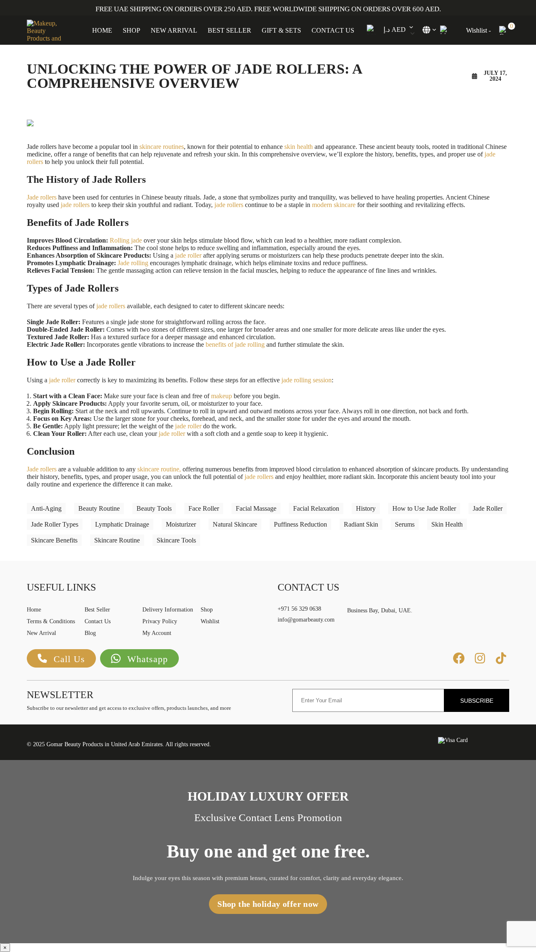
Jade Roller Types (54, 524)
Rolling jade (126, 240)
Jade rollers (42, 197)
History (366, 508)
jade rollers (75, 204)
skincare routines (161, 146)
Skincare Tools (176, 540)
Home (102, 30)
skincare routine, (159, 469)
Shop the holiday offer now (267, 903)
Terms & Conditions (51, 621)
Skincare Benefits (54, 540)
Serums (405, 524)
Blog (90, 633)
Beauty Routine (99, 508)
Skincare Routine (117, 540)
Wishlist (210, 621)
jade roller (188, 255)
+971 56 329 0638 (299, 609)
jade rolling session (306, 380)
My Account (156, 633)
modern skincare (334, 204)
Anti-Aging (46, 508)
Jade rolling (133, 262)
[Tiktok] (500, 658)
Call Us (69, 659)
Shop (131, 30)
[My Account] (443, 30)
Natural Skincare (235, 524)
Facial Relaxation (316, 508)
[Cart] (504, 30)
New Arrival (174, 30)
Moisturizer (181, 524)
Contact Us (333, 30)
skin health (298, 146)
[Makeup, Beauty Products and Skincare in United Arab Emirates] (45, 30)
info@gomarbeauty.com (306, 620)
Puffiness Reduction (300, 524)
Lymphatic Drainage (122, 524)
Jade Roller (487, 508)
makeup (221, 395)
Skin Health (447, 524)
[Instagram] (480, 658)
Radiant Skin (361, 524)
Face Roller (203, 508)
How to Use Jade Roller (424, 508)
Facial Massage (256, 508)
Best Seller (229, 30)
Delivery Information (167, 610)
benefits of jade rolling (235, 344)
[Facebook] (459, 658)
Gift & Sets (281, 30)
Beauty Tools (154, 508)
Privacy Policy (159, 621)
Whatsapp (147, 659)
